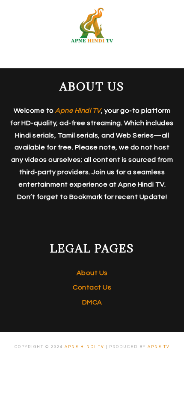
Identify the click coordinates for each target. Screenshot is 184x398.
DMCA (92, 302)
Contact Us (92, 287)
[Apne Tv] (92, 41)
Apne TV (159, 347)
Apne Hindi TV (84, 347)
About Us (92, 272)
